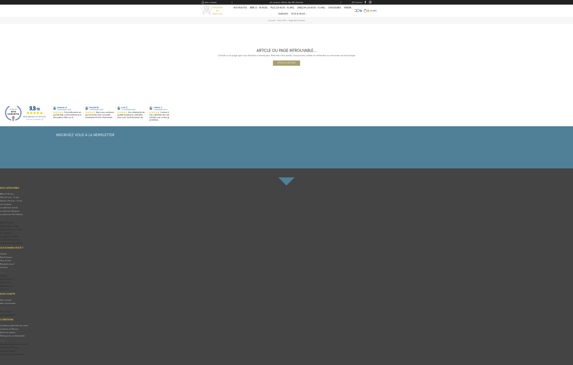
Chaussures (334, 7)
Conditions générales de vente (14, 325)
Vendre (347, 7)
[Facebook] (365, 2)
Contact (4, 267)
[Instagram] (370, 2)
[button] (17, 219)
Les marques (5, 204)
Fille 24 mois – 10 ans (9, 197)
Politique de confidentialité (12, 336)
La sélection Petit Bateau (11, 214)
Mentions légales (7, 332)
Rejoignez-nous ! (7, 264)
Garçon (311, 7)
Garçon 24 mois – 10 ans (11, 200)
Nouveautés (240, 7)
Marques (283, 13)
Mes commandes (8, 303)
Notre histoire (6, 257)
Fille (282, 7)
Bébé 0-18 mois (7, 194)
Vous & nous (298, 13)
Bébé (259, 7)
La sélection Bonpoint (10, 211)
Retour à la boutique (287, 63)
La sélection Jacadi (9, 207)
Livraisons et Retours (9, 329)
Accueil (271, 20)
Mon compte (6, 300)
